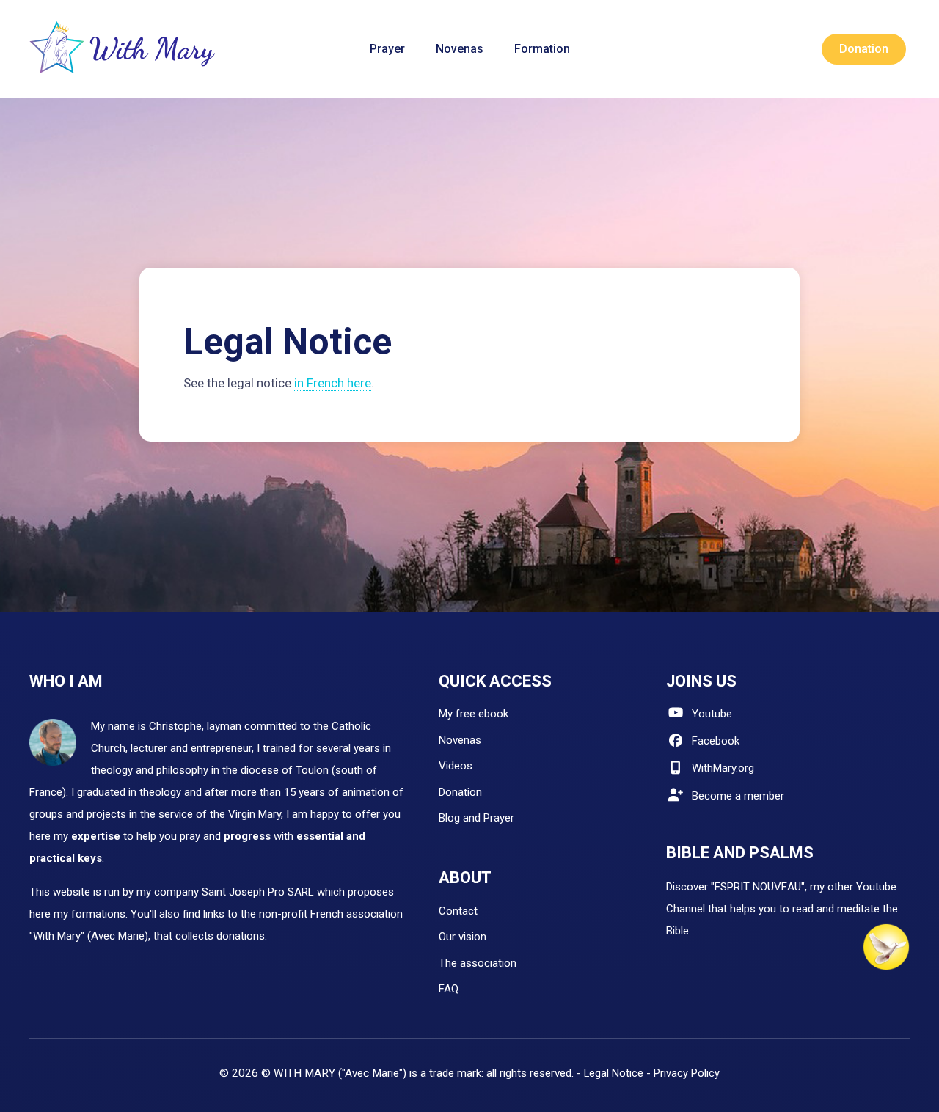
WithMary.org (723, 768)
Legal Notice (613, 1073)
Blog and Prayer (476, 817)
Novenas (460, 740)
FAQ (448, 988)
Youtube (712, 713)
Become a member (738, 795)
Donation (460, 792)
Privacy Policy (687, 1073)
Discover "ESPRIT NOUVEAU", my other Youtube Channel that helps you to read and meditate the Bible (782, 908)
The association (477, 963)
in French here (332, 383)
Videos (455, 765)
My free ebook (473, 713)
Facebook (715, 740)
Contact (458, 911)
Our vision (462, 936)
